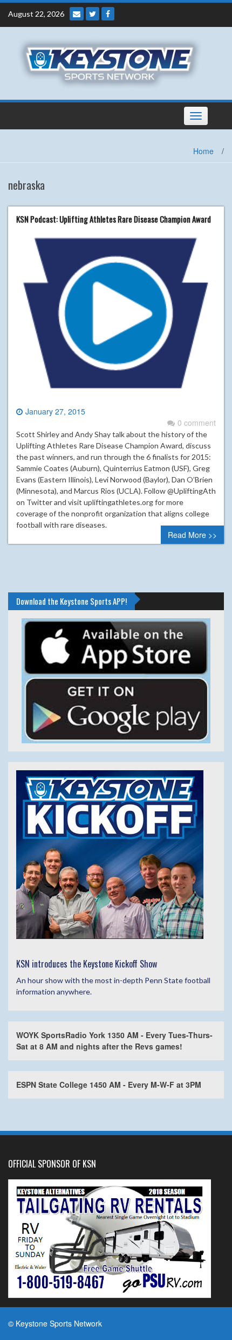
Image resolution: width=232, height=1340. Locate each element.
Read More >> (192, 534)
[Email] (77, 13)
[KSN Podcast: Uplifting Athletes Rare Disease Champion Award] (116, 317)
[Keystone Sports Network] (112, 62)
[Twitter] (92, 13)
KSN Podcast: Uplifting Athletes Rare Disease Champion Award (113, 219)
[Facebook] (107, 13)
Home (203, 151)
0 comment (197, 422)
